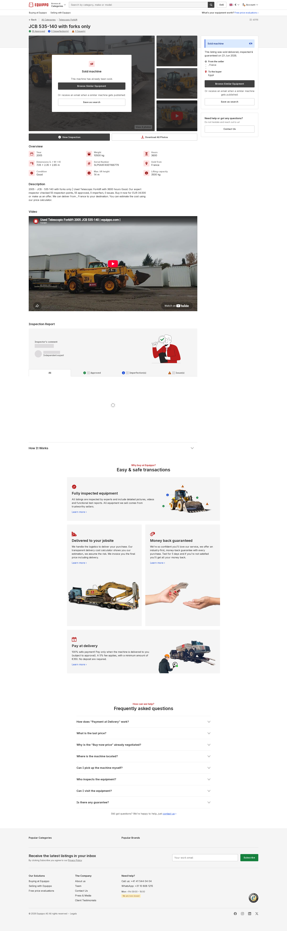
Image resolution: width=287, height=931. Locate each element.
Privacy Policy (75, 860)
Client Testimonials (85, 900)
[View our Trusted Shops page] (253, 897)
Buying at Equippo (39, 881)
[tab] (50, 372)
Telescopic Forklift (68, 19)
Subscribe (249, 857)
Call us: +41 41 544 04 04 (137, 881)
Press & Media (83, 895)
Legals (73, 913)
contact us (169, 813)
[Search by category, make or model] (211, 5)
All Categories (49, 19)
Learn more (78, 511)
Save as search (91, 102)
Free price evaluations (246, 12)
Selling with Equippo (40, 885)
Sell (221, 4)
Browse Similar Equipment (91, 86)
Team (78, 885)
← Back (32, 19)
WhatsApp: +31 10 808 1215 (137, 885)
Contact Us (229, 129)
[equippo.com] (38, 5)
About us (80, 881)
